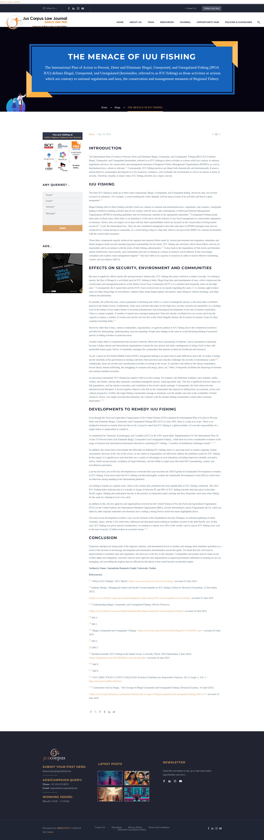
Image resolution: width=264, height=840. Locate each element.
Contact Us (191, 8)
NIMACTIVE (63, 828)
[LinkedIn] (73, 8)
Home (120, 22)
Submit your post (211, 8)
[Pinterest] (100, 712)
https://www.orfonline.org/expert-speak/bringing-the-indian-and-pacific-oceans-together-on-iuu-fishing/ (139, 598)
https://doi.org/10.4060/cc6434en (105, 681)
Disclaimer (117, 827)
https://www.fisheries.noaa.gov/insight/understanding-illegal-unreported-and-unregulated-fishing (136, 611)
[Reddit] (114, 712)
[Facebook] (69, 8)
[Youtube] (180, 781)
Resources (167, 22)
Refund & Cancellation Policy (132, 830)
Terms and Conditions (158, 827)
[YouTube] (82, 8)
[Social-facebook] (164, 781)
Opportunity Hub (208, 22)
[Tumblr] (104, 712)
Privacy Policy (135, 827)
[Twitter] (95, 712)
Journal (185, 22)
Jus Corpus (48, 832)
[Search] (258, 22)
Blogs (92, 134)
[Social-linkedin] (169, 781)
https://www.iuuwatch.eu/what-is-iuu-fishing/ (151, 581)
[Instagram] (78, 8)
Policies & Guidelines (238, 22)
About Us (135, 22)
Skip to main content (10, 2)
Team (151, 22)
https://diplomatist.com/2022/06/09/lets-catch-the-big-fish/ (118, 657)
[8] (192, 288)
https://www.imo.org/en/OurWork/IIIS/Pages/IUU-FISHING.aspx (170, 630)
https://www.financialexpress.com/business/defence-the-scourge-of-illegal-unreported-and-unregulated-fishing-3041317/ (148, 694)
